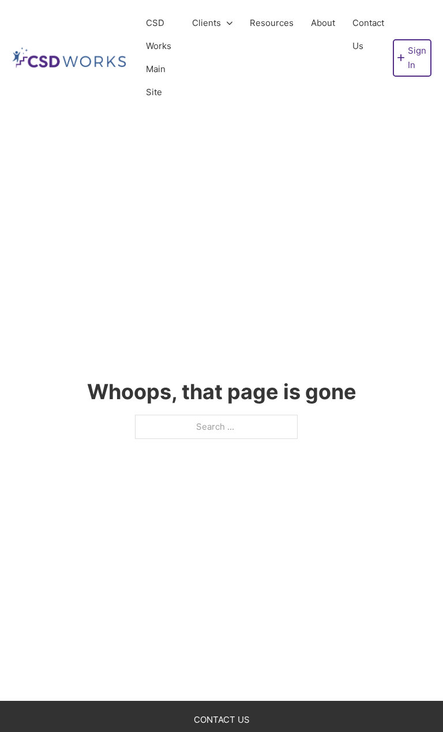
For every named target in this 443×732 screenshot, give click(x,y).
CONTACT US (222, 719)
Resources (272, 22)
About (323, 22)
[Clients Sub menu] (229, 23)
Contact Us (368, 34)
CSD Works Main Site (158, 57)
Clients (206, 22)
